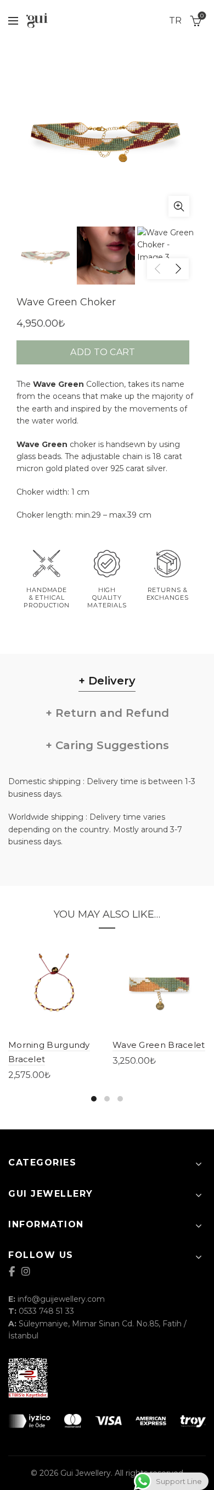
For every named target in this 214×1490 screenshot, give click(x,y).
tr (175, 20)
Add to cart (102, 352)
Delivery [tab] (110, 680)
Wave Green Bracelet (158, 1045)
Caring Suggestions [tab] (110, 745)
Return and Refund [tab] (110, 713)
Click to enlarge (178, 206)
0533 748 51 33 (46, 1311)
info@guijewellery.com (61, 1299)
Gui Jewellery (85, 1473)
